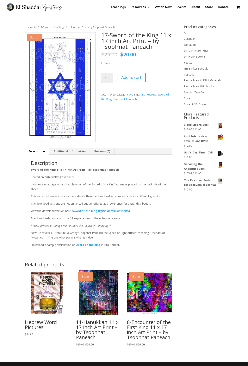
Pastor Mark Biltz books (199, 86)
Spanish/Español (194, 92)
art (143, 94)
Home (28, 27)
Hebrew (151, 94)
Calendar (189, 38)
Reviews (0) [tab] (102, 151)
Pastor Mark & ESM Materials (202, 80)
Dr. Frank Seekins (195, 56)
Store (209, 7)
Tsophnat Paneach (125, 99)
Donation (190, 45)
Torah (187, 98)
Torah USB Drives (195, 104)
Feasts (188, 62)
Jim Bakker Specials (196, 68)
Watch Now (163, 7)
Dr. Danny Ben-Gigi (196, 50)
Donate (223, 7)
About (195, 7)
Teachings (118, 7)
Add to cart (131, 77)
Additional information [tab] (70, 151)
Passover (189, 74)
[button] (89, 38)
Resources (138, 7)
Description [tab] (37, 151)
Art (35, 27)
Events (181, 7)
